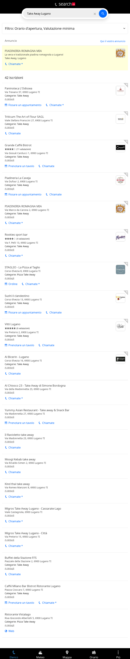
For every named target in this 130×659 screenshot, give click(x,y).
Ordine (12, 284)
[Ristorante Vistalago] (65, 623)
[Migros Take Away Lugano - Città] (65, 540)
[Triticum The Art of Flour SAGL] (65, 125)
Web (11, 631)
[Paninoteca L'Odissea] (65, 97)
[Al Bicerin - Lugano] (65, 366)
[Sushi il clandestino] (65, 305)
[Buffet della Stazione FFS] (65, 566)
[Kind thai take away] (65, 491)
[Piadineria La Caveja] (65, 187)
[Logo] (67, 4)
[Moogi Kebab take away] (65, 466)
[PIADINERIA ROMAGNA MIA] (65, 58)
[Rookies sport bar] (65, 245)
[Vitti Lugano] (65, 335)
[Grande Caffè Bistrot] (65, 156)
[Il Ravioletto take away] (65, 441)
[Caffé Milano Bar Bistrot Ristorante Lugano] (65, 595)
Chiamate (14, 133)
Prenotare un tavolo (21, 166)
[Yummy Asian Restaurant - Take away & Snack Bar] (65, 417)
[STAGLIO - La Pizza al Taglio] (65, 276)
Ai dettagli (9, 99)
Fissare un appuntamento (24, 105)
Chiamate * (15, 64)
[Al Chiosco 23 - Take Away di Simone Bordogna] (65, 392)
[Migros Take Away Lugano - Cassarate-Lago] (65, 515)
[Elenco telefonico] (56, 4)
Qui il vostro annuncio (112, 41)
